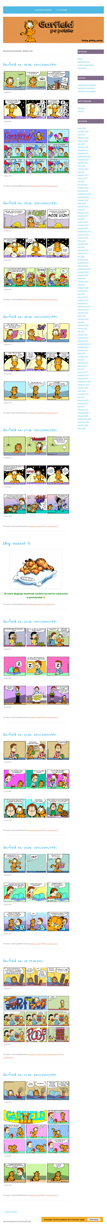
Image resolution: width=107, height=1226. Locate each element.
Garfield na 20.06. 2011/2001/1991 (30, 847)
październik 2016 (84, 194)
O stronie (62, 10)
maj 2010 (81, 397)
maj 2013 (81, 284)
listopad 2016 (83, 191)
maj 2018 (81, 134)
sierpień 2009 (83, 425)
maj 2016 (81, 209)
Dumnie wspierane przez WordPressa (17, 1221)
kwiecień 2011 (83, 362)
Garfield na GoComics (86, 88)
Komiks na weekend (50, 1054)
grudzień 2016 (83, 187)
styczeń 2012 (83, 334)
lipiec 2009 (82, 428)
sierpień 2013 (83, 275)
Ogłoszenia (33, 604)
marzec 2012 (83, 328)
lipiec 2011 (82, 353)
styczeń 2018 (83, 147)
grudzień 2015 (83, 225)
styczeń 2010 (83, 409)
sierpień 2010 (83, 387)
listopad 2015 (83, 228)
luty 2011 (81, 369)
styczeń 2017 (83, 184)
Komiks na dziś (35, 186)
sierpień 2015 (83, 237)
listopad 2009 (83, 416)
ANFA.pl (81, 111)
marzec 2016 (83, 216)
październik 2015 (84, 231)
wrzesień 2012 (83, 309)
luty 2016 (81, 219)
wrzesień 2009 (83, 422)
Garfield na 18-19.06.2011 (23, 961)
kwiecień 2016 (83, 212)
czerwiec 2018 (83, 131)
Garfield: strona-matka (87, 91)
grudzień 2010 (83, 375)
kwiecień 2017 (83, 175)
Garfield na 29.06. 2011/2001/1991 (30, 203)
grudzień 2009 (83, 412)
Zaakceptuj (94, 1219)
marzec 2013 (83, 291)
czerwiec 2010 (83, 394)
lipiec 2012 (82, 316)
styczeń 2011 (83, 372)
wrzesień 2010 (83, 384)
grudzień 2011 (83, 337)
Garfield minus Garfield (87, 85)
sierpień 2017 (83, 162)
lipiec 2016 (82, 203)
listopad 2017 (83, 153)
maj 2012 (81, 322)
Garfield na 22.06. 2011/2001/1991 (30, 621)
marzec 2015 (83, 253)
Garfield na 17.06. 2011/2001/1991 (29, 1074)
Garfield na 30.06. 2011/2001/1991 (30, 64)
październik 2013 (84, 269)
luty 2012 (81, 331)
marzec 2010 (83, 403)
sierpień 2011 (83, 350)
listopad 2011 (83, 341)
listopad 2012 (83, 303)
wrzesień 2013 (83, 272)
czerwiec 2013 (83, 281)
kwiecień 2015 (83, 250)
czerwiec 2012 (83, 319)
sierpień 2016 (83, 200)
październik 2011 (84, 344)
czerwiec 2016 (83, 206)
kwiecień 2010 (83, 400)
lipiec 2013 (82, 278)
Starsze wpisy (10, 1211)
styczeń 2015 (83, 259)
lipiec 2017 (82, 165)
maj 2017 (81, 172)
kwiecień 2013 (83, 287)
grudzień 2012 (83, 300)
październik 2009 (84, 419)
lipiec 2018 (82, 128)
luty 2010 (81, 406)
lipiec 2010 (82, 391)
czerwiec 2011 (83, 356)
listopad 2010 (83, 378)
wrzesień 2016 (83, 197)
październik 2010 (84, 381)
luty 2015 (81, 256)
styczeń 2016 (83, 222)
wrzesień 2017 (83, 159)
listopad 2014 (83, 266)
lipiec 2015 (82, 241)
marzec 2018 (83, 140)
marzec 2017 (83, 178)
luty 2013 (81, 294)
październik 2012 (84, 306)
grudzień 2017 (83, 150)
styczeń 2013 (83, 297)
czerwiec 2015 (83, 244)
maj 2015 (81, 247)
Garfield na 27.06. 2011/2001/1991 (30, 430)
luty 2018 (81, 144)
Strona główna (43, 10)
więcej (82, 1220)
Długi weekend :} (16, 543)
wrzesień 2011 (83, 347)
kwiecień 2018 (83, 137)
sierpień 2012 (83, 312)
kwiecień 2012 (83, 325)
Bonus (80, 58)
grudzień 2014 (83, 262)
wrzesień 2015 (83, 234)
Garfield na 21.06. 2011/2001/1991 (29, 734)
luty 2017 (81, 181)
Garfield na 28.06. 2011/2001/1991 (30, 316)
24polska (81, 108)
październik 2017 (84, 156)
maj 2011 (81, 359)
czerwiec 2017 (83, 169)
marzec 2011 (83, 366)
